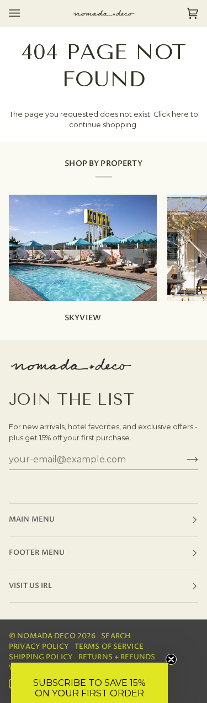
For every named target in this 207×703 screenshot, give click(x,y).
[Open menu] (25, 13)
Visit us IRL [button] (30, 586)
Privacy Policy (39, 647)
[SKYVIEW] (83, 247)
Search (115, 636)
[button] (89, 683)
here (180, 114)
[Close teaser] (171, 659)
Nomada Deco (46, 636)
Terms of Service (109, 647)
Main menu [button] (32, 519)
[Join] (183, 459)
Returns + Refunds (116, 657)
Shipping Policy (41, 657)
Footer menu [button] (37, 553)
